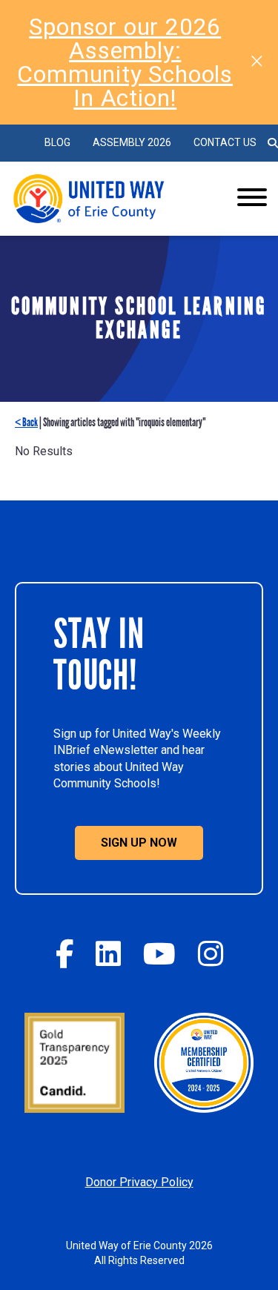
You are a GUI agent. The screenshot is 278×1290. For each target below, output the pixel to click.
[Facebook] (64, 953)
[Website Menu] (252, 199)
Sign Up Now (139, 843)
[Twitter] (108, 953)
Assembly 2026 (132, 142)
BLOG (57, 142)
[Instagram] (210, 953)
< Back (26, 422)
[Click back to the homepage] (111, 199)
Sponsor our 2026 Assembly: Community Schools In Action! (125, 62)
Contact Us (225, 142)
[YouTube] (159, 953)
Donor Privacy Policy (139, 1182)
